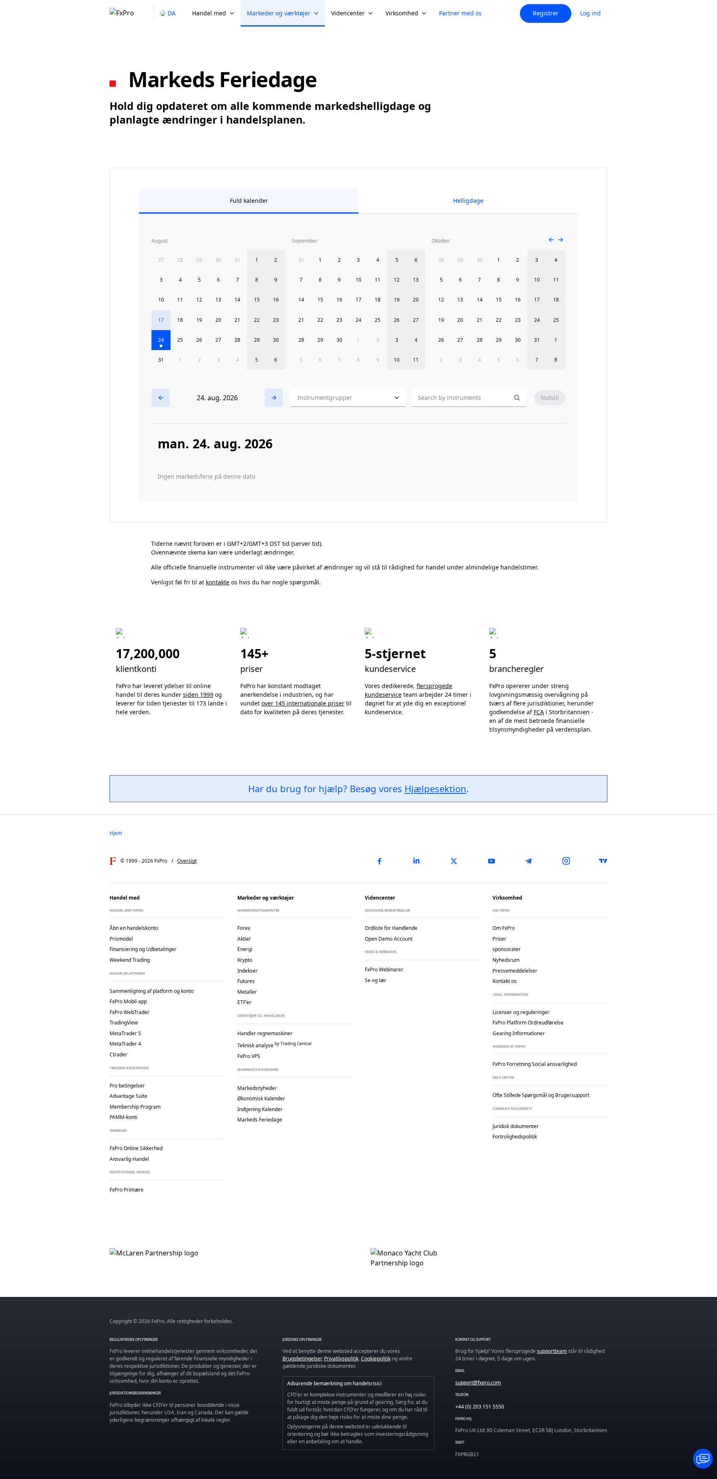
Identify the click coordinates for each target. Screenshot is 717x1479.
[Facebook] (379, 861)
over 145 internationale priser (302, 703)
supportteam (552, 1351)
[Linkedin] (416, 861)
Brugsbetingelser (302, 1358)
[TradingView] (603, 861)
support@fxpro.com (478, 1382)
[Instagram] (566, 861)
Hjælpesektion (435, 788)
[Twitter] (454, 861)
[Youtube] (491, 861)
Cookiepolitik (375, 1358)
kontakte (217, 582)
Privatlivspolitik (341, 1358)
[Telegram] (528, 861)
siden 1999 (198, 694)
